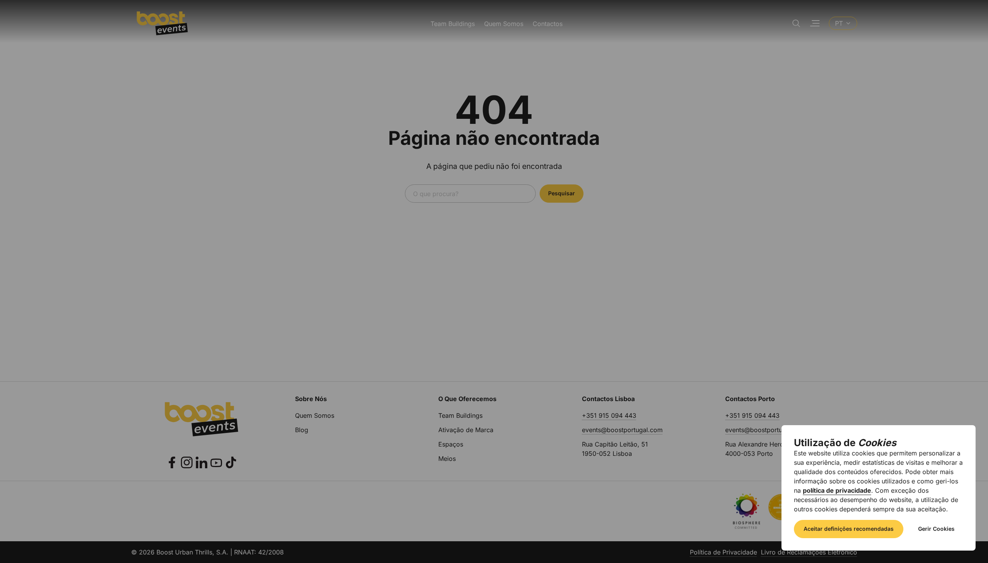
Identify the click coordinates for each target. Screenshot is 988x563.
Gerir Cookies (936, 528)
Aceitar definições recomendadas (849, 528)
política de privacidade (837, 490)
